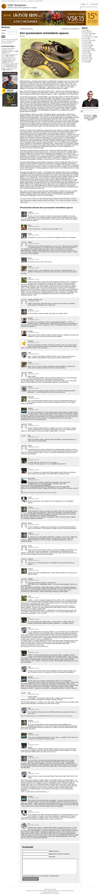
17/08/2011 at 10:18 (33, 268)
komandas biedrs (88, 40)
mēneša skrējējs (88, 33)
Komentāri (95, 4)
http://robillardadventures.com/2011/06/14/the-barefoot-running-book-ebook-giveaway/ (46, 716)
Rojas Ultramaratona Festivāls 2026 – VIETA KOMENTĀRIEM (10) (9, 59)
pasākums (86, 55)
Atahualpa (57, 893)
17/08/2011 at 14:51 (33, 354)
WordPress (50, 893)
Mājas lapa (52, 856)
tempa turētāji (87, 48)
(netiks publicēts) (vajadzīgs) (59, 854)
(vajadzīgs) (54, 851)
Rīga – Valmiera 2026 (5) (10, 68)
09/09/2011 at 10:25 (33, 668)
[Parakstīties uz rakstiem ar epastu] (87, 4)
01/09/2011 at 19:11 (33, 524)
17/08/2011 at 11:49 (33, 319)
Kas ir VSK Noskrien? (9, 41)
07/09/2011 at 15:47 (33, 580)
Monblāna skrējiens (27, 28)
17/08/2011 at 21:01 (33, 374)
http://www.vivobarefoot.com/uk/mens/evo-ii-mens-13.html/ (39, 492)
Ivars (23, 36)
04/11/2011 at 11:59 (33, 825)
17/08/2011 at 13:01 (33, 342)
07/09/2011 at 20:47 (33, 619)
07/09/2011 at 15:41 (33, 570)
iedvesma (62, 200)
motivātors (86, 35)
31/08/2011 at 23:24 (33, 470)
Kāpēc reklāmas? (7, 43)
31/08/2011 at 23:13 (33, 460)
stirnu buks (86, 60)
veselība (39, 200)
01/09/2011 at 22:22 (33, 547)
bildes (84, 30)
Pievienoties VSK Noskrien (10, 39)
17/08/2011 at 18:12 (33, 364)
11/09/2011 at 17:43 (33, 773)
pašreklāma (86, 57)
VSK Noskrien (16, 5)
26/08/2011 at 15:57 (33, 409)
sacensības (86, 45)
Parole (3, 33)
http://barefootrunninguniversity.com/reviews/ (34, 646)
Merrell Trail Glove (65, 198)
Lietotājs (3, 30)
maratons (85, 42)
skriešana (86, 47)
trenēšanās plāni (88, 50)
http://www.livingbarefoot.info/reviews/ (32, 645)
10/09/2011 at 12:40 (33, 678)
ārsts (41, 198)
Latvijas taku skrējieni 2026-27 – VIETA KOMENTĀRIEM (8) (9, 50)
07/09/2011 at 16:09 (33, 597)
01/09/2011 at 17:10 (33, 508)
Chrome (56, 892)
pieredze (68, 200)
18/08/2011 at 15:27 (33, 388)
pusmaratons (28, 200)
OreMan (30, 212)
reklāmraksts (86, 58)
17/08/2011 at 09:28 (33, 243)
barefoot (45, 198)
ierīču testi (86, 53)
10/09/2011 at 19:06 (33, 722)
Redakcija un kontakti (50, 889)
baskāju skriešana (54, 198)
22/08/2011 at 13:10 (33, 398)
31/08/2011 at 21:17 (33, 437)
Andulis (8, 53)
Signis (45, 890)
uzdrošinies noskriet (89, 37)
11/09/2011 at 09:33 (33, 745)
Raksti (83, 4)
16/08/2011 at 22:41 (33, 213)
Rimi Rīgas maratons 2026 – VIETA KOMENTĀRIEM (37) (10, 65)
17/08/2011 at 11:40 (33, 311)
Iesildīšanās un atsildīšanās (70, 28)
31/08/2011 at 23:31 (33, 480)
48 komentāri (24, 202)
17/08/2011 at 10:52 (33, 301)
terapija (34, 200)
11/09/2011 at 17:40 (33, 758)
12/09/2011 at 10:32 (33, 798)
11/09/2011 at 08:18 (33, 735)
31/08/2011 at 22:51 (33, 447)
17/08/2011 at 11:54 (33, 332)
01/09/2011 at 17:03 (33, 498)
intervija (85, 38)
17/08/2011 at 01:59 (33, 226)
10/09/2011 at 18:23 (33, 694)
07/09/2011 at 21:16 (33, 629)
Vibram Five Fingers (48, 200)
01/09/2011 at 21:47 (33, 534)
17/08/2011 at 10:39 (33, 279)
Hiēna (14, 56)
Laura (30, 497)
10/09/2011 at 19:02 (33, 709)
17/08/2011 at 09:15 (33, 235)
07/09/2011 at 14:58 (33, 560)
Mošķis (30, 387)
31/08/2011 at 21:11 (33, 425)
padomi (85, 52)
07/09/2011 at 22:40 (33, 652)
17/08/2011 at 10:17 (33, 259)
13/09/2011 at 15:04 (33, 812)
